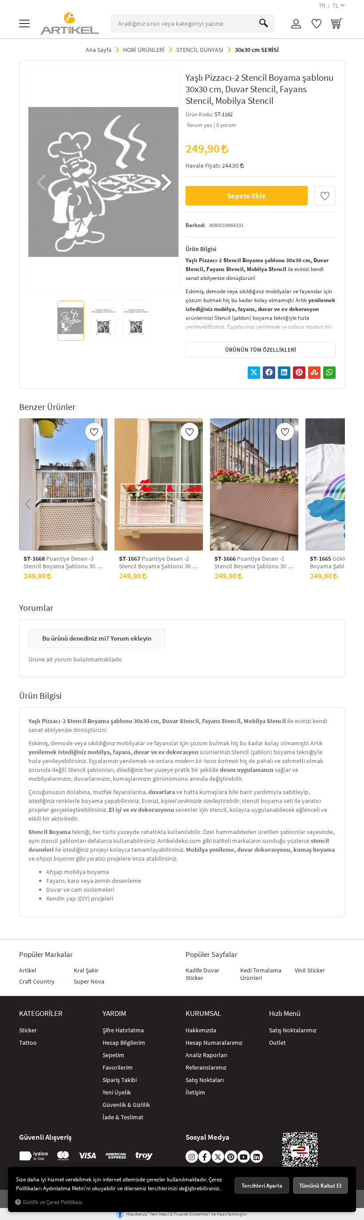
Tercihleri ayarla (261, 1185)
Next (165, 182)
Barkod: (196, 224)
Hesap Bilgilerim (124, 1043)
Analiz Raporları (206, 1055)
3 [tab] (103, 281)
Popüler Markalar (46, 954)
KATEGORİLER (41, 1013)
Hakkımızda (201, 1030)
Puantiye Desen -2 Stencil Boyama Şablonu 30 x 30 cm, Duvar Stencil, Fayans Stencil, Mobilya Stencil (157, 562)
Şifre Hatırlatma (123, 1030)
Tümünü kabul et (320, 1185)
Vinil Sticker (310, 970)
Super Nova (89, 981)
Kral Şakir (86, 970)
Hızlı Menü (285, 1013)
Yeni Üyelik (117, 1092)
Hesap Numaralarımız (214, 1043)
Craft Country (37, 981)
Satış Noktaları (205, 1080)
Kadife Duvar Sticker (202, 974)
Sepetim (113, 1055)
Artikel (27, 970)
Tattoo (28, 1043)
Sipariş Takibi (120, 1080)
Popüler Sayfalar (211, 954)
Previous (42, 182)
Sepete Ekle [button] (246, 195)
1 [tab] (87, 281)
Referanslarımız (206, 1067)
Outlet (277, 1043)
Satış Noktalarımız (293, 1030)
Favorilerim (118, 1067)
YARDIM (114, 1013)
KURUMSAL (203, 1013)
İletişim (195, 1092)
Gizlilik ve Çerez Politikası (52, 1202)
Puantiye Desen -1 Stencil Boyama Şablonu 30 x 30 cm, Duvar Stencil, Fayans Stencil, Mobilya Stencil (252, 562)
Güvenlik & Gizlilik (126, 1105)
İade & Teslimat (123, 1117)
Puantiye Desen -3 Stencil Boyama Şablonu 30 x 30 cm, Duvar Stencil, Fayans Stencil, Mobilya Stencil (61, 562)
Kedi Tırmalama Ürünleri (260, 974)
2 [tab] (95, 281)
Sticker (28, 1030)
